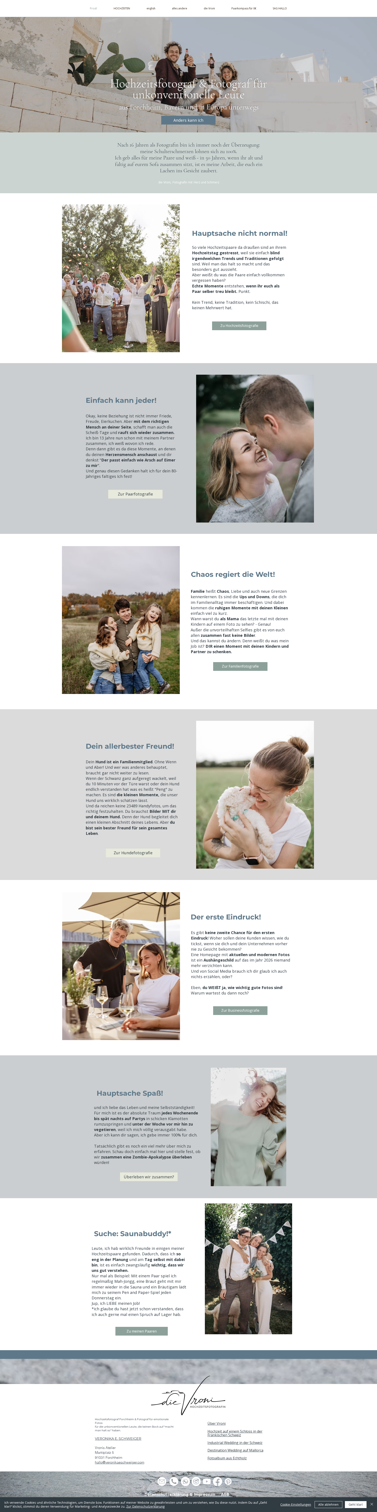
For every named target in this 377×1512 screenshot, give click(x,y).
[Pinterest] (228, 1481)
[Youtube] (206, 1481)
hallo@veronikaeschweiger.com (119, 1462)
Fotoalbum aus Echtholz (227, 1458)
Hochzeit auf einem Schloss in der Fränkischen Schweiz (234, 1433)
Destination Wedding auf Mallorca (235, 1450)
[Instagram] (196, 1481)
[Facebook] (217, 1481)
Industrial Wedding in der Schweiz (234, 1442)
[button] (179, 8)
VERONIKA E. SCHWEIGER (118, 1439)
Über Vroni (216, 1423)
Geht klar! (356, 1504)
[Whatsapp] (185, 1481)
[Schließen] (371, 1505)
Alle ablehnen (328, 1504)
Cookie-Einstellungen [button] (295, 1504)
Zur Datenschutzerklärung (145, 1506)
